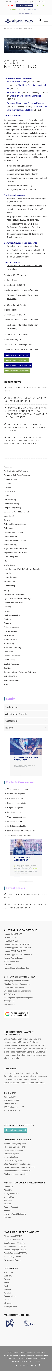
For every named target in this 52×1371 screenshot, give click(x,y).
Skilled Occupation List (16, 826)
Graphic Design (9, 565)
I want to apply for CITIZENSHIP (17, 948)
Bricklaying (8, 483)
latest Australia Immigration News (17, 1164)
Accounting (8, 467)
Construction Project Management (16, 512)
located (19, 1045)
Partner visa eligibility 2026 (15, 1143)
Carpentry (7, 495)
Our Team (10, 5)
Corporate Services (38, 2)
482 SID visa (9, 1004)
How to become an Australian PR (21, 831)
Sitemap (7, 1217)
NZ (19, 9)
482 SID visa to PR (12, 1100)
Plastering (7, 619)
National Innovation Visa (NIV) (16, 968)
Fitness (6, 561)
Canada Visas (10, 1296)
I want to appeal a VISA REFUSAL (18, 954)
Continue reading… (37, 1083)
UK (37, 5)
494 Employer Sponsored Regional (18, 998)
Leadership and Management (14, 595)
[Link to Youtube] (35, 1365)
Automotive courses (11, 479)
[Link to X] (28, 1365)
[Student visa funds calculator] (26, 757)
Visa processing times (16, 817)
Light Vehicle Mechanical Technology (17, 599)
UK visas (7, 1303)
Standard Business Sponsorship (17, 984)
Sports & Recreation (11, 664)
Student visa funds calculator (19, 835)
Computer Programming (12, 508)
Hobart (6, 1283)
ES (35, 9)
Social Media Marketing (12, 648)
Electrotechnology (10, 544)
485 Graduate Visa (11, 961)
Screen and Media (10, 639)
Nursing (6, 611)
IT (39, 9)
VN (24, 9)
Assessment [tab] (11, 721)
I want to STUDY (11, 937)
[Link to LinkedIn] (20, 1365)
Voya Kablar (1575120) (13, 1239)
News (27, 2)
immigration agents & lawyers (29, 1052)
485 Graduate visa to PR (14, 1107)
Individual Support (10, 581)
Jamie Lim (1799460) (12, 1256)
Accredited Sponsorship (14, 987)
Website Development (12, 680)
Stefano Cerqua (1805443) (15, 1250)
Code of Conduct (11, 1207)
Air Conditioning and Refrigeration (16, 471)
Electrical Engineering (12, 536)
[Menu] (44, 20)
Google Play (9, 1197)
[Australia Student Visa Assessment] (26, 858)
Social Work (8, 652)
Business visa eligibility (16, 803)
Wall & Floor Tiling (10, 676)
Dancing (7, 520)
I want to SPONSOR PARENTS (17, 944)
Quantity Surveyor (10, 631)
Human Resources (10, 577)
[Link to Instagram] (24, 1365)
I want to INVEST (11, 941)
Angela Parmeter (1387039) (15, 1253)
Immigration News (14, 821)
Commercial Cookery (11, 504)
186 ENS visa (9, 994)
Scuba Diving (9, 644)
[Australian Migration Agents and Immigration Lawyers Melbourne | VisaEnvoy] (21, 20)
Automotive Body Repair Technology (17, 475)
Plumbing (7, 623)
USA (42, 5)
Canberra (8, 1276)
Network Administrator (17, 82)
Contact (19, 2)
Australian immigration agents (24, 1039)
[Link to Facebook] (16, 1365)
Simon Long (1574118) (13, 1236)
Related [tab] (9, 727)
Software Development (12, 656)
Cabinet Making (9, 491)
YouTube (7, 1204)
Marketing (7, 607)
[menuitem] (10, 2)
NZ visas (7, 1293)
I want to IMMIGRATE (13, 934)
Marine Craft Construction (13, 603)
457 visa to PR (10, 1097)
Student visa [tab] (11, 707)
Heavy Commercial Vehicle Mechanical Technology (22, 569)
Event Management (11, 557)
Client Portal (10, 2)
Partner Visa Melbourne (13, 958)
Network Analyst (14, 93)
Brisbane (7, 1289)
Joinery (6, 590)
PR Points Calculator (15, 798)
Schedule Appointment (24, 5)
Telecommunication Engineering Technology (20, 672)
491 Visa (7, 965)
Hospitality (8, 573)
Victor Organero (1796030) (15, 1246)
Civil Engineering (10, 500)
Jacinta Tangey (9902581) (14, 1243)
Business (7, 487)
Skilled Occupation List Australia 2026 (19, 1167)
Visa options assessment (17, 789)
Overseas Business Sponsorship (17, 991)
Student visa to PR (11, 1104)
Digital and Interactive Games (15, 524)
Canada (13, 9)
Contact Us (8, 1187)
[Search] (38, 20)
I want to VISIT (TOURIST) (15, 951)
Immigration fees (14, 812)
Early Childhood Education (13, 532)
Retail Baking (9, 635)
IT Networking (9, 586)
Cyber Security (9, 516)
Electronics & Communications (15, 540)
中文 (29, 9)
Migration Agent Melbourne (15, 1214)
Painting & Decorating (12, 615)
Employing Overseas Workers (16, 981)
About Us (8, 1190)
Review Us (8, 1210)
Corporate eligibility (15, 807)
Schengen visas (10, 1306)
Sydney (7, 1279)
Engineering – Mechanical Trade (15, 553)
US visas (7, 1300)
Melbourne (24, 1042)
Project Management (11, 627)
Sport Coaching (9, 660)
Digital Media (8, 528)
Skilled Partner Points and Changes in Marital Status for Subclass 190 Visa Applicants (23, 440)
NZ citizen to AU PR (12, 1110)
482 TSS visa (9, 1001)
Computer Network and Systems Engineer (25, 103)
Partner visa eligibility (16, 794)
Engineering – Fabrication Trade (15, 549)
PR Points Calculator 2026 (15, 1147)
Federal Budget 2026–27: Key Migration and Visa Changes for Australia (25, 427)
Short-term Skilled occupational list (25, 96)
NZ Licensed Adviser (12, 1260)
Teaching (7, 668)
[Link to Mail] (32, 1365)
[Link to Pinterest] (39, 1365)
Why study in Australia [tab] (16, 714)
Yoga (6, 684)
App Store (8, 1200)
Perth (6, 1286)
